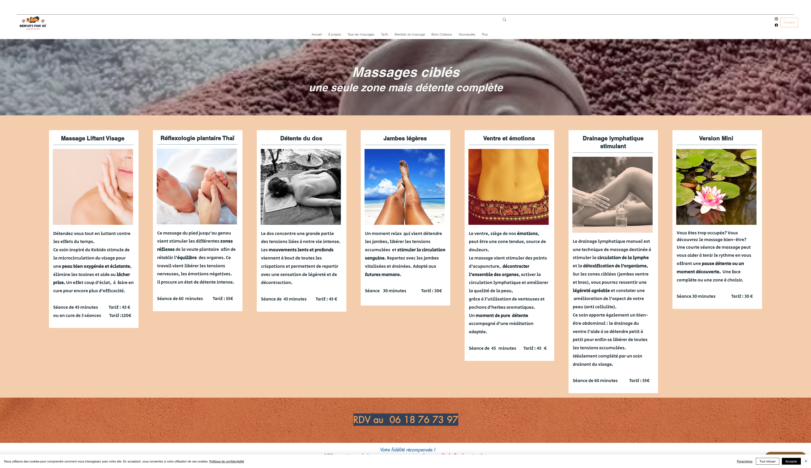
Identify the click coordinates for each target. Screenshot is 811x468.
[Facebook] (776, 25)
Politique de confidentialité (226, 461)
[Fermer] (805, 461)
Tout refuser (767, 461)
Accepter (791, 461)
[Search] (504, 19)
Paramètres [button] (744, 461)
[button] (361, 34)
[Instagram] (776, 19)
